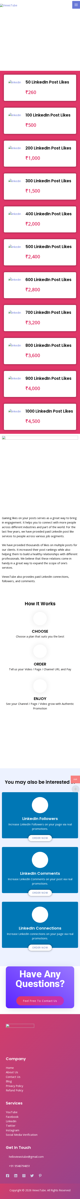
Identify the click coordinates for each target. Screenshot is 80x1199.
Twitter (11, 1125)
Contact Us (13, 1077)
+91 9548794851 (19, 1166)
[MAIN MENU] (76, 5)
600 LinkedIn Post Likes (48, 279)
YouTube (11, 1112)
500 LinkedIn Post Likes (48, 246)
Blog (9, 1081)
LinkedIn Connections (40, 928)
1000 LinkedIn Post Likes (49, 411)
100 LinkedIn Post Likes (47, 115)
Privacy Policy (14, 1086)
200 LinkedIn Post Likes (48, 148)
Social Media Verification (21, 1135)
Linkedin (11, 1121)
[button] (40, 838)
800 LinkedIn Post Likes (48, 345)
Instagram (12, 1130)
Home (10, 1068)
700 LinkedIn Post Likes (48, 312)
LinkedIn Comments (40, 873)
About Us (12, 1072)
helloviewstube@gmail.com (26, 1156)
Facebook (12, 1117)
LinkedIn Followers (40, 818)
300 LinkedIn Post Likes (48, 181)
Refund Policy (14, 1090)
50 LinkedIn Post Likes (47, 82)
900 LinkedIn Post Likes (48, 378)
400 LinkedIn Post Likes (48, 214)
